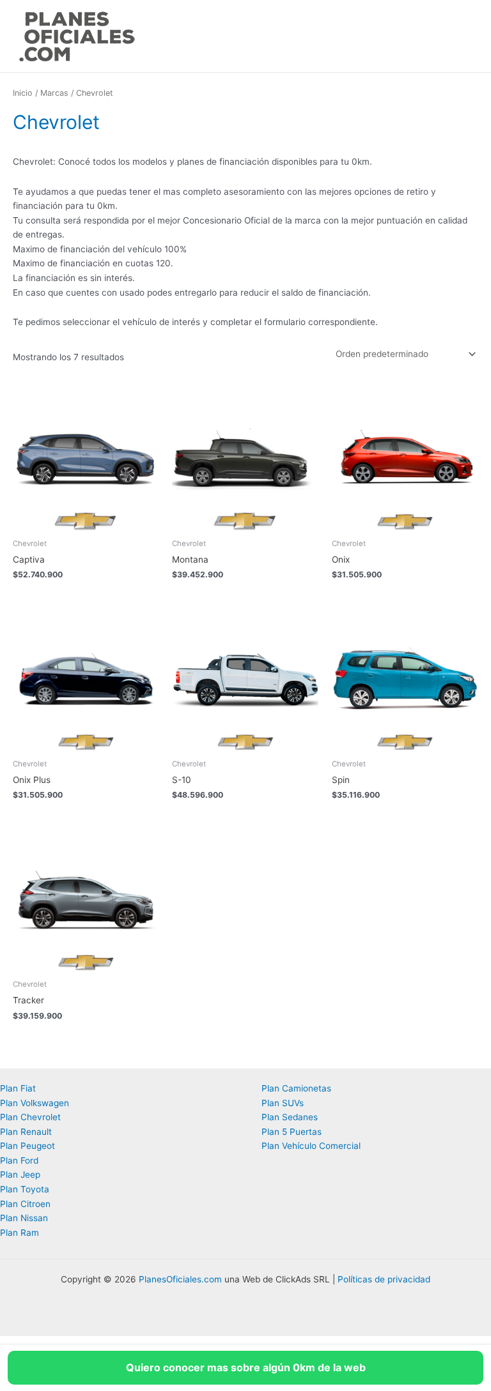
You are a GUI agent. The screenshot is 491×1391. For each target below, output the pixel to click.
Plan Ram (19, 1233)
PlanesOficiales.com (180, 1279)
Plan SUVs (282, 1103)
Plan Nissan (24, 1218)
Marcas (54, 93)
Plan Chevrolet (30, 1117)
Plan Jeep (20, 1174)
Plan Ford (19, 1160)
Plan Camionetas (296, 1088)
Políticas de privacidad (384, 1279)
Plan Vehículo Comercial (311, 1146)
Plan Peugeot (27, 1146)
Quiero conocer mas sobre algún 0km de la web (246, 1367)
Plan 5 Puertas (291, 1132)
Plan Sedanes (289, 1117)
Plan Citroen (25, 1204)
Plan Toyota (24, 1189)
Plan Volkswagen (34, 1103)
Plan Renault (26, 1132)
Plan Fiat (18, 1088)
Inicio (23, 93)
